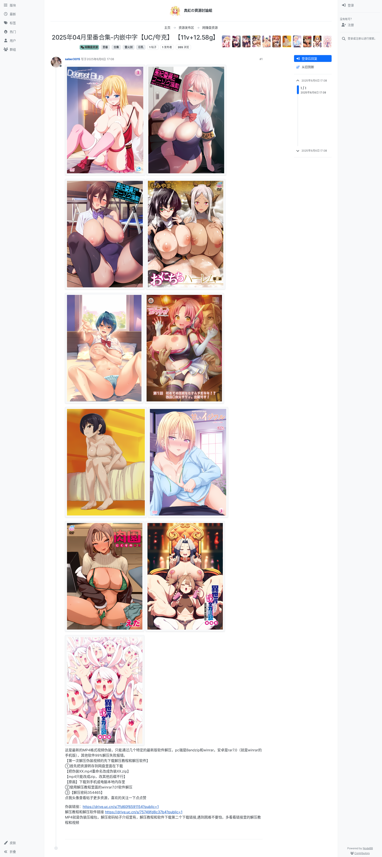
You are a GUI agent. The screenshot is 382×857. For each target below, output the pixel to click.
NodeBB (368, 848)
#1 (261, 59)
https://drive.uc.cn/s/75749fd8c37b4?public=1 (143, 812)
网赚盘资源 (91, 47)
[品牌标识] (175, 10)
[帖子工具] (259, 833)
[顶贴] (235, 833)
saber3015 (72, 59)
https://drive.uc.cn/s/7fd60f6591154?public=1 (121, 806)
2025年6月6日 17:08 (100, 59)
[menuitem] (360, 5)
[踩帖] (250, 833)
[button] (22, 842)
